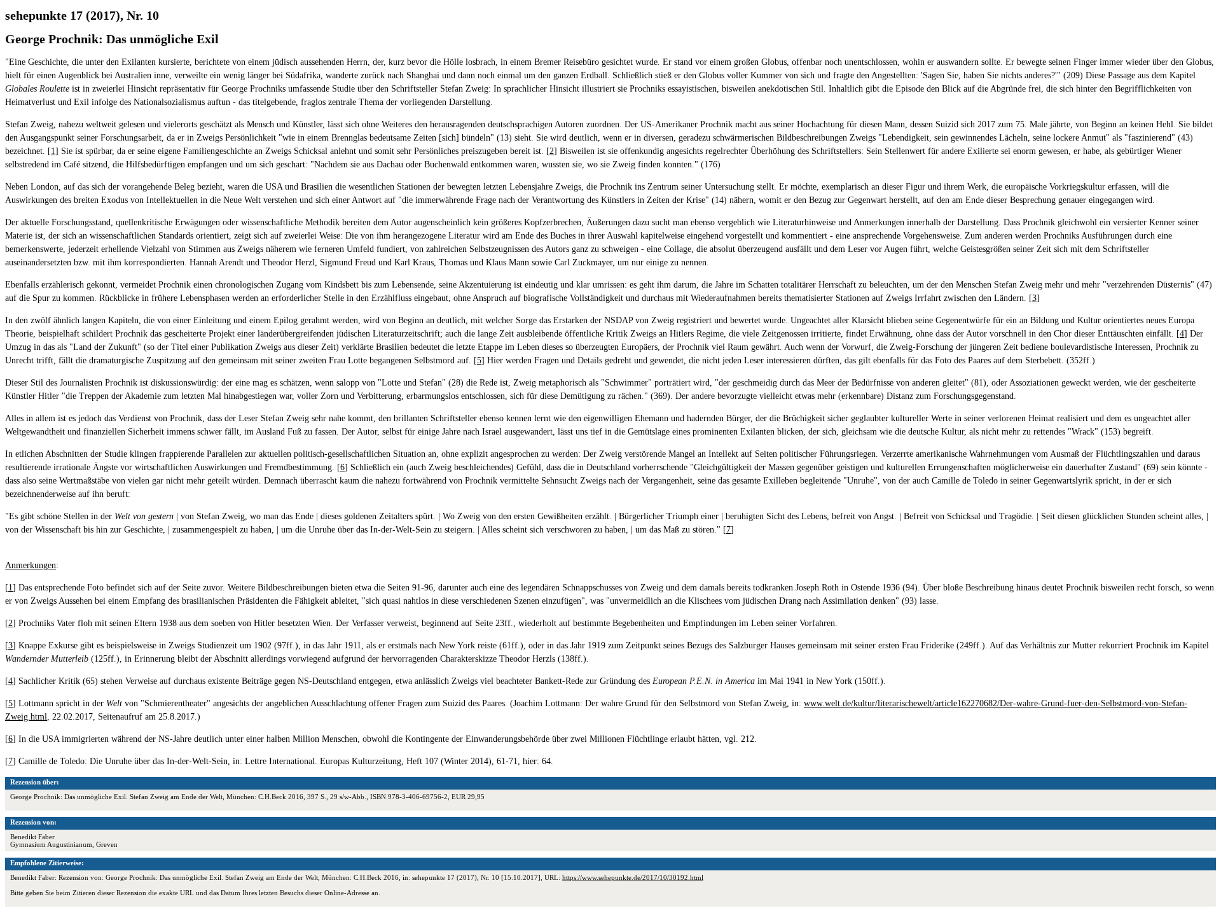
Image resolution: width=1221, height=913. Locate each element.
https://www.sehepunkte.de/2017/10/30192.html (632, 877)
